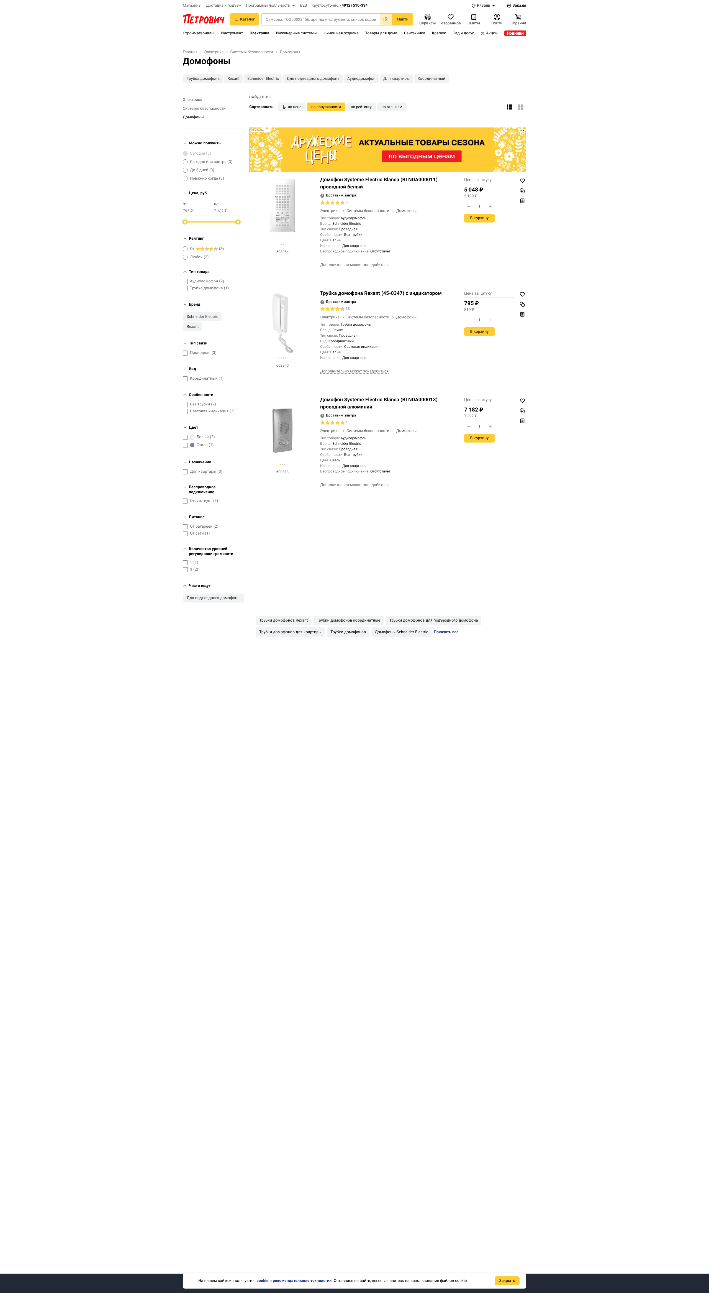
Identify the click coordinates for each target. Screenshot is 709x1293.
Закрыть (507, 1281)
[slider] (185, 221)
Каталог (247, 19)
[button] (271, 5)
